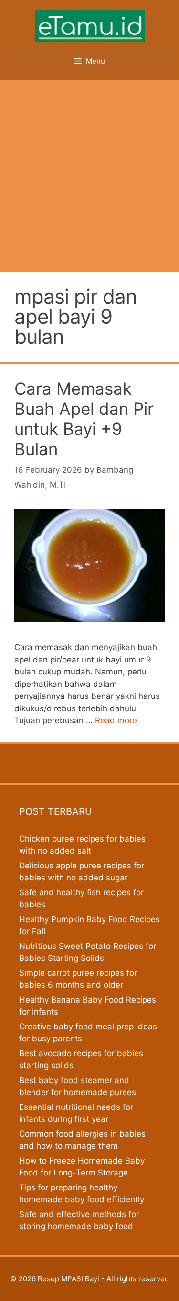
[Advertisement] (89, 175)
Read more (116, 720)
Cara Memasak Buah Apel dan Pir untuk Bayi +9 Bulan (84, 418)
